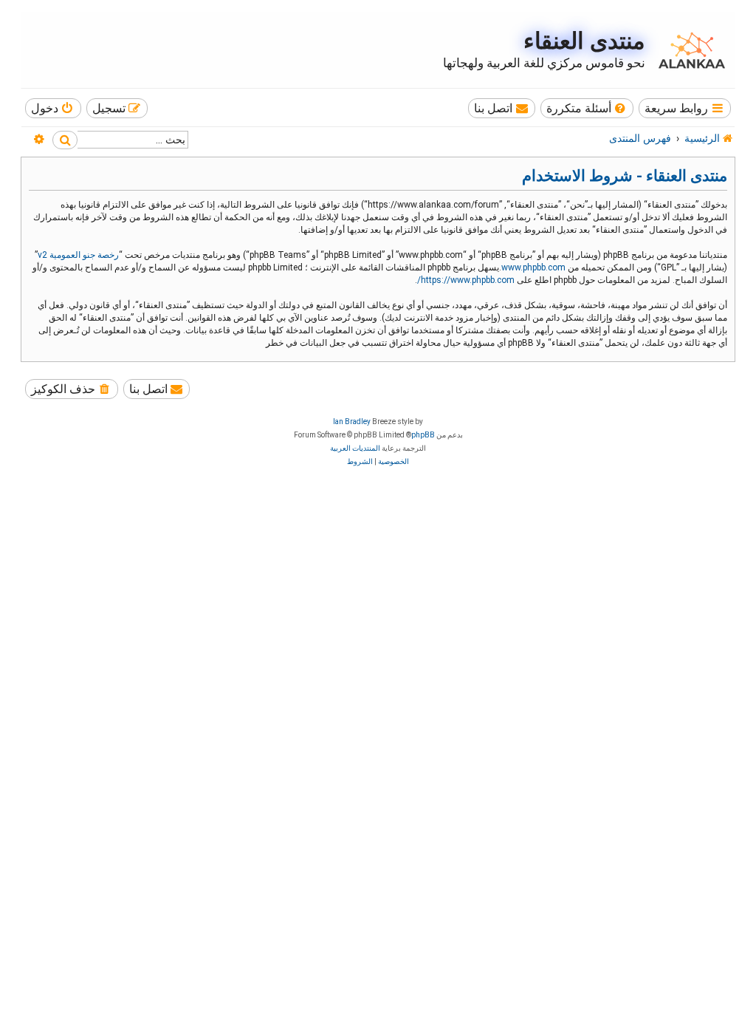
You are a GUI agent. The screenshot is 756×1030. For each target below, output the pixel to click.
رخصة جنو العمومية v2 (78, 255)
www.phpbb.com (533, 267)
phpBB (423, 435)
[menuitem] (587, 108)
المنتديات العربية (355, 448)
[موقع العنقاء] (688, 50)
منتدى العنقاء (584, 41)
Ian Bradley (352, 421)
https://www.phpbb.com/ (466, 280)
